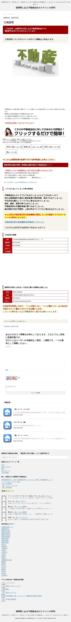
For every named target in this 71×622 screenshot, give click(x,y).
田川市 (3, 566)
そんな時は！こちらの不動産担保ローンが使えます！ (21, 182)
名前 (7, 370)
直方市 (3, 568)
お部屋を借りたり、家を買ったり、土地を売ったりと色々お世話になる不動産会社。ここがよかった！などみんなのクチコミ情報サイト (35, 615)
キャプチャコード (11, 386)
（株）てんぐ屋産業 (20, 506)
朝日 (2, 469)
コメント (8, 346)
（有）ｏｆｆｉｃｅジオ (21, 409)
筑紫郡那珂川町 (6, 560)
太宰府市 (4, 552)
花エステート (5, 470)
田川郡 (3, 573)
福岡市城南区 (5, 537)
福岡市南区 (5, 542)
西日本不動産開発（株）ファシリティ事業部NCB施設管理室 (21, 596)
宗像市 (3, 550)
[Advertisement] (35, 93)
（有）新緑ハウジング (8, 592)
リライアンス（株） (20, 422)
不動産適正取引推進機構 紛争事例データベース (24, 222)
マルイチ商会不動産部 (8, 599)
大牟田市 (4, 575)
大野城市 (4, 548)
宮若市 (3, 571)
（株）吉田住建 (6, 487)
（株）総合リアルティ (44, 496)
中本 (2, 465)
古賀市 (3, 554)
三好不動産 (5, 472)
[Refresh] (19, 377)
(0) (43, 39)
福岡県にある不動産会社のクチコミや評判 (35, 7)
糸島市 (3, 558)
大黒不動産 (5, 589)
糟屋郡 (3, 562)
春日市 (3, 544)
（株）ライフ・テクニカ (9, 485)
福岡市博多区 (5, 533)
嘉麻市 (3, 569)
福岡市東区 (5, 538)
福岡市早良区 (5, 535)
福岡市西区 (5, 540)
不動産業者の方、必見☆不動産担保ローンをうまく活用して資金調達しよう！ (27, 480)
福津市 (3, 556)
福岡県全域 (7, 326)
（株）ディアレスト (21, 517)
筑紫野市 (4, 546)
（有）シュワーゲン (8, 582)
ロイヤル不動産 (6, 483)
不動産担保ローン (7, 527)
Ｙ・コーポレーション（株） (11, 481)
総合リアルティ (6, 467)
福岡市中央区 (14, 326)
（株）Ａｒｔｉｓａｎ (20, 435)
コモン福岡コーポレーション (11, 586)
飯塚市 (3, 564)
